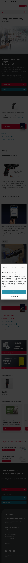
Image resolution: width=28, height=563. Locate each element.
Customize (13, 296)
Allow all (14, 291)
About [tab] (23, 267)
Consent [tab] (5, 267)
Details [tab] (14, 267)
